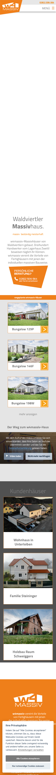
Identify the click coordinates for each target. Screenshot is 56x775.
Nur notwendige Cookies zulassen (28, 766)
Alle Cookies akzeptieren (28, 758)
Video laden (15, 456)
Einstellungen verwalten (31, 750)
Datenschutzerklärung (20, 448)
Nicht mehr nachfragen (39, 456)
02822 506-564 (47, 2)
